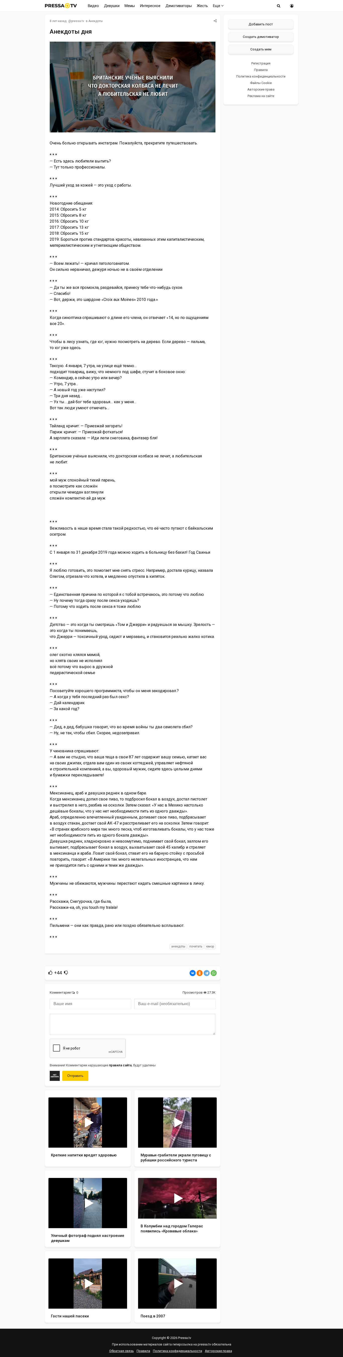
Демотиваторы (178, 6)
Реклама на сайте (261, 96)
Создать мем (260, 49)
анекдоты (178, 946)
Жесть (202, 6)
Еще (217, 6)
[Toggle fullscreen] (117, 1139)
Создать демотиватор (261, 37)
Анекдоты (95, 21)
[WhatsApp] (214, 973)
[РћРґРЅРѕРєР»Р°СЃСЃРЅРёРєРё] (200, 973)
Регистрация (260, 63)
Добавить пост (261, 24)
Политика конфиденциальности (260, 76)
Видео (93, 6)
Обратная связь (121, 1351)
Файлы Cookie (261, 83)
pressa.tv (77, 21)
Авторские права (260, 89)
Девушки (112, 6)
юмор (210, 946)
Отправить (75, 1076)
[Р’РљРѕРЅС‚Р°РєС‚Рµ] (193, 973)
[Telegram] (207, 973)
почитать (195, 946)
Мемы (130, 6)
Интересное (150, 6)
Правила (261, 70)
